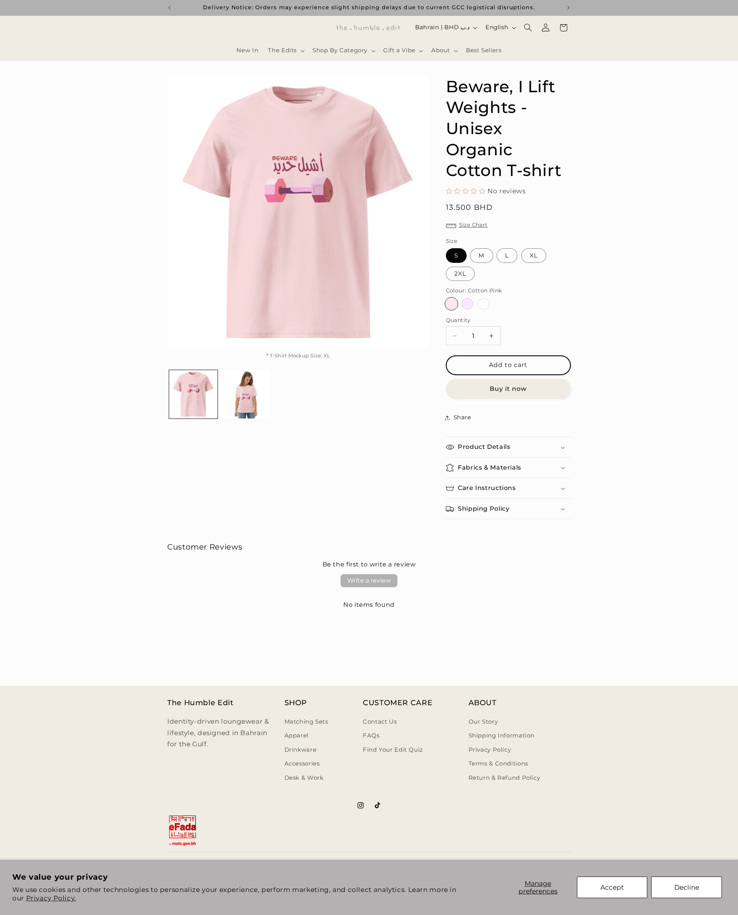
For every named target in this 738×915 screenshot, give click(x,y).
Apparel (296, 735)
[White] (483, 303)
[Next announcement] (568, 7)
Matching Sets (306, 721)
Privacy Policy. (51, 898)
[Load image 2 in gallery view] (246, 394)
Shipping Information (502, 735)
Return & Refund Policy (504, 777)
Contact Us (380, 721)
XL (534, 255)
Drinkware (300, 749)
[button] (285, 50)
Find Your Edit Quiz (393, 749)
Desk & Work (304, 777)
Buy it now (508, 388)
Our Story (483, 721)
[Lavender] (467, 303)
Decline (686, 887)
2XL (460, 273)
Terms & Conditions (498, 763)
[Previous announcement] (169, 7)
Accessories (302, 763)
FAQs (371, 735)
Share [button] (462, 417)
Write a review (369, 580)
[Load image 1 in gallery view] (193, 394)
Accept (612, 887)
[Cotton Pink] (451, 303)
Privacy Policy (490, 749)
